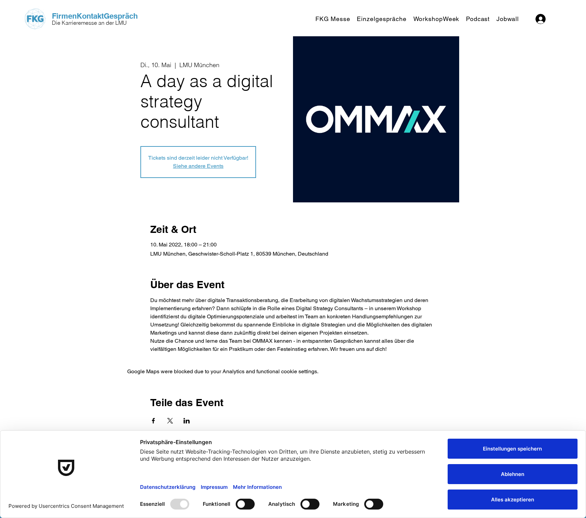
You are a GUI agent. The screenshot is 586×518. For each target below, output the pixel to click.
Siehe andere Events (198, 166)
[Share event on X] (170, 420)
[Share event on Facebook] (153, 420)
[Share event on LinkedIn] (186, 420)
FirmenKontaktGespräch (95, 16)
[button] (333, 19)
